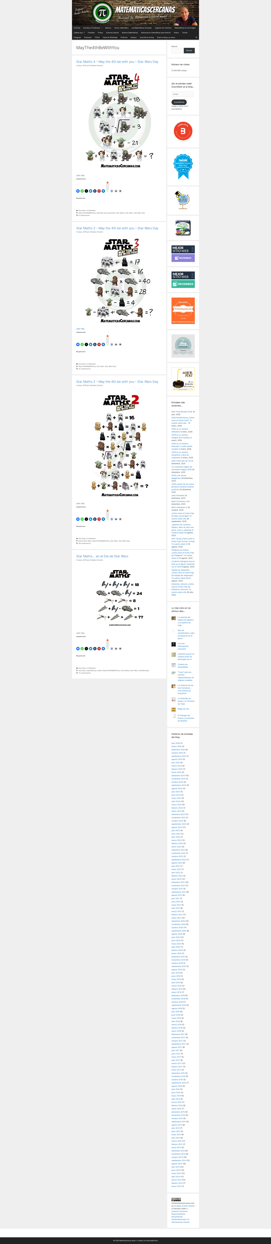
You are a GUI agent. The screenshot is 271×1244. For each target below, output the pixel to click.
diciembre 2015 (178, 1112)
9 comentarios (84, 215)
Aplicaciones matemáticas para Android (156, 33)
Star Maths (120, 213)
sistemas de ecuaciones (106, 213)
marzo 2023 (176, 840)
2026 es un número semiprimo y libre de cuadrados (180, 455)
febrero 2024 (177, 808)
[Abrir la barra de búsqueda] (196, 37)
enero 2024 (176, 811)
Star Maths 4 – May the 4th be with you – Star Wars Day (117, 62)
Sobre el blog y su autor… (166, 37)
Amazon (134, 37)
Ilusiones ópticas (112, 33)
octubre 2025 (177, 753)
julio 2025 (175, 763)
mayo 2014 (176, 1173)
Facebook (87, 37)
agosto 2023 (176, 827)
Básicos (108, 28)
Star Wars (129, 213)
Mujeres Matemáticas (130, 33)
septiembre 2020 (178, 931)
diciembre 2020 (178, 921)
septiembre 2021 (178, 892)
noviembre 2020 (178, 924)
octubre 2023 (177, 821)
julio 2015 (175, 1128)
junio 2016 (175, 1092)
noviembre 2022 (178, 853)
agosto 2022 (176, 863)
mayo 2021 (176, 905)
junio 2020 (175, 940)
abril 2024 (175, 801)
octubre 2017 (177, 1041)
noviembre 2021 (178, 885)
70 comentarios (85, 673)
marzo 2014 (176, 1180)
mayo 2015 (176, 1134)
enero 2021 (176, 918)
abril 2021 (175, 908)
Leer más (80, 175)
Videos (176, 33)
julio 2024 (175, 792)
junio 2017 (175, 1054)
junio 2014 (175, 1170)
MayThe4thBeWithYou (87, 213)
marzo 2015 (176, 1141)
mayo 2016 (176, 1096)
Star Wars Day (139, 213)
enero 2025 (176, 772)
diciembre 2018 (178, 995)
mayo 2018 (176, 1018)
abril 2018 (175, 1021)
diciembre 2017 (178, 1034)
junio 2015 (175, 1131)
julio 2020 (175, 937)
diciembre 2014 (178, 1151)
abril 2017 (175, 1060)
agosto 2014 (176, 1164)
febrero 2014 (177, 1183)
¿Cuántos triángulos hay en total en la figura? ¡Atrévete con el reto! (183, 564)
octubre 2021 (177, 889)
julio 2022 (175, 866)
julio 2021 (175, 898)
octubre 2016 (177, 1080)
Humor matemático (121, 28)
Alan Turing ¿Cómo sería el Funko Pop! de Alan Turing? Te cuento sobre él (183, 541)
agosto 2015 (176, 1125)
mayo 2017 (176, 1057)
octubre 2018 (177, 1002)
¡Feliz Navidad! (177, 495)
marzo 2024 (176, 805)
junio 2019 (175, 976)
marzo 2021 (176, 911)
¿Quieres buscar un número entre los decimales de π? (186, 656)
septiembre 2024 (178, 785)
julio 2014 (175, 1167)
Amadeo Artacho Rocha (184, 1206)
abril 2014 (175, 1177)
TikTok (97, 37)
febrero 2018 (176, 1028)
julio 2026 (175, 743)
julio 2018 (175, 1012)
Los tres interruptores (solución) (183, 646)
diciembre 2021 (178, 882)
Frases (100, 33)
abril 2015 (175, 1138)
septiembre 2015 (178, 1122)
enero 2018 (176, 1031)
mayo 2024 (176, 798)
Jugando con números (163, 28)
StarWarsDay (144, 671)
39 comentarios (85, 543)
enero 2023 (176, 847)
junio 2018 (175, 1015)
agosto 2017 (176, 1047)
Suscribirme (179, 102)
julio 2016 (175, 1089)
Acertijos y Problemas (91, 28)
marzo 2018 (176, 1025)
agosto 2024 (176, 788)
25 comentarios (85, 369)
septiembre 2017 (178, 1044)
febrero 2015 (176, 1144)
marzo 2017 (176, 1063)
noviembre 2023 (178, 818)
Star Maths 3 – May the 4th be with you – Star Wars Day (117, 228)
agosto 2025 (176, 759)
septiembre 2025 (178, 756)
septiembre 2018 (178, 1005)
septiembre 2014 (178, 1160)
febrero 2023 (177, 843)
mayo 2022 (176, 869)
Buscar (174, 46)
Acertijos (82, 671)
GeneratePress (152, 1241)
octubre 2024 (177, 782)
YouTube (77, 28)
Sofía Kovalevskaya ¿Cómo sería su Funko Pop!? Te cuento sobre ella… (182, 420)
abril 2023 (175, 837)
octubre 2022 (177, 856)
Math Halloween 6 (179, 507)
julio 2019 (175, 973)
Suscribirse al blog (147, 37)
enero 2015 (176, 1147)
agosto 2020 (176, 934)
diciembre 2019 (178, 957)
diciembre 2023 (178, 814)
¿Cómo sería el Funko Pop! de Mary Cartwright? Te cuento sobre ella (182, 516)
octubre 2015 (177, 1118)
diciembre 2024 (178, 776)
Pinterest (124, 37)
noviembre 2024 (178, 779)
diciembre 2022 (178, 850)
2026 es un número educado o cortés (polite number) (181, 446)
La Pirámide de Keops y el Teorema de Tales (186, 701)
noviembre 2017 (178, 1037)
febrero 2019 (177, 989)
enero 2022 (176, 879)
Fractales (91, 33)
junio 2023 (175, 834)
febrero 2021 (176, 915)
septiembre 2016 (178, 1083)
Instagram (77, 37)
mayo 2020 (176, 944)
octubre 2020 (177, 927)
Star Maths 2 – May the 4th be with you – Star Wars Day (117, 381)
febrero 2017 (176, 1067)
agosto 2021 (176, 895)
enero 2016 (176, 1109)
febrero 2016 (177, 1105)
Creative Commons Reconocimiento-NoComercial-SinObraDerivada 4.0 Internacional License (180, 1216)
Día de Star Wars (85, 541)
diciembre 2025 (178, 750)
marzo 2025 (176, 766)
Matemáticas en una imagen (185, 28)
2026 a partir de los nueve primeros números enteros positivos (182, 487)
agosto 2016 (176, 1086)
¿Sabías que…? (79, 33)
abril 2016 (175, 1099)
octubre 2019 (177, 963)
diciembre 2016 (178, 1073)
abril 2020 (175, 947)
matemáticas (91, 671)
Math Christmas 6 (179, 501)
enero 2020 (176, 953)
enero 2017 (176, 1070)
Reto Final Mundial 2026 (181, 412)
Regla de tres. (184, 709)
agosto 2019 (176, 970)
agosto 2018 (176, 1008)
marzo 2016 (176, 1102)
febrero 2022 (177, 876)
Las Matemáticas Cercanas (142, 28)
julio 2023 (175, 830)
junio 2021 (175, 902)
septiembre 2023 (178, 824)
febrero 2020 (177, 950)
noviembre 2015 (178, 1115)
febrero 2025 (177, 769)
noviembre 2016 (178, 1076)
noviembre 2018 (178, 999)
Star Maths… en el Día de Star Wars (102, 556)
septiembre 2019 (178, 966)
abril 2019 (175, 983)
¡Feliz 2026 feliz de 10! (181, 461)
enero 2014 (176, 1186)
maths (99, 671)
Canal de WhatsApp (110, 37)
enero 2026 (176, 746)
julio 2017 (175, 1050)
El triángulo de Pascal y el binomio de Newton (186, 718)
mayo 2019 (176, 979)
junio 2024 (175, 795)
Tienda (184, 33)
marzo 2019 (176, 986)
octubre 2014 (177, 1157)
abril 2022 (175, 873)
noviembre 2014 (178, 1154)
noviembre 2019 (178, 960)
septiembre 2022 (178, 860)
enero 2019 (176, 992)
